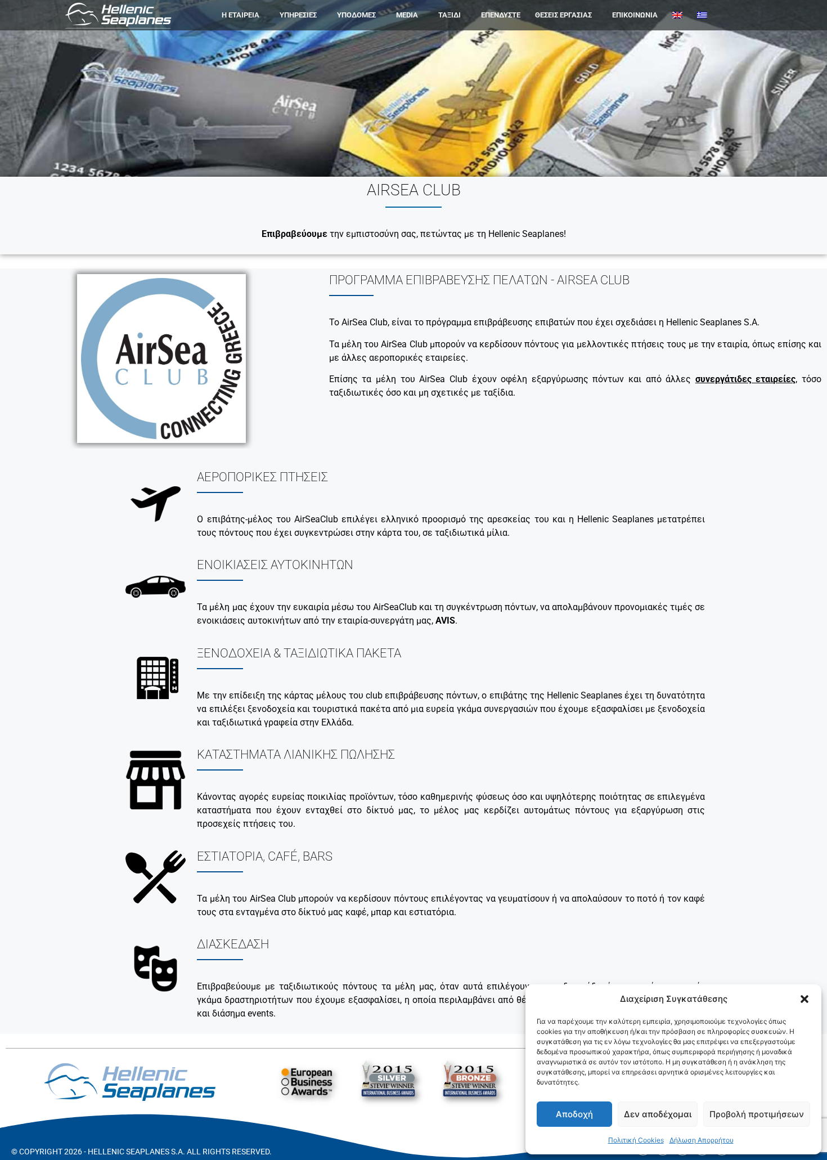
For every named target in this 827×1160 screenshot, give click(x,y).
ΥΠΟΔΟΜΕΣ (356, 15)
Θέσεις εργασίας (563, 15)
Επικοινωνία (635, 15)
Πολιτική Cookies (636, 1140)
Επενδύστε (500, 15)
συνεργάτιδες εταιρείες (745, 379)
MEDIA (407, 15)
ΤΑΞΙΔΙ (449, 15)
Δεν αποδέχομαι (657, 1114)
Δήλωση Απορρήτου (701, 1140)
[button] (804, 999)
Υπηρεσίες (298, 15)
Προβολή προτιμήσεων (756, 1114)
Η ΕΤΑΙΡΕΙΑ (240, 15)
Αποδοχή (574, 1114)
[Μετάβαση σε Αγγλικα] (677, 15)
